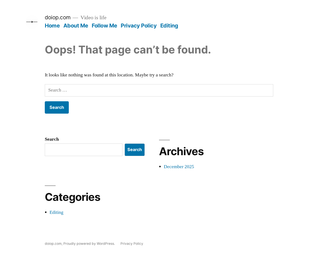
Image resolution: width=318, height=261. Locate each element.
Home (52, 25)
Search (52, 139)
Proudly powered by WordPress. (89, 244)
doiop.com (58, 17)
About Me (75, 25)
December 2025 (179, 167)
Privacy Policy (139, 25)
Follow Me (104, 25)
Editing (169, 25)
